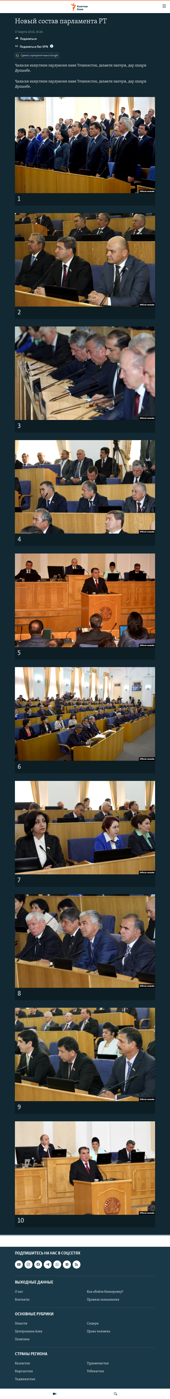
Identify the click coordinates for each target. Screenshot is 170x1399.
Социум (92, 1323)
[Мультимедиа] (54, 1394)
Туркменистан (98, 1363)
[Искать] (115, 1394)
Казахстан (22, 1363)
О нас (19, 1291)
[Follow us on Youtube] (19, 1264)
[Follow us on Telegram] (48, 1264)
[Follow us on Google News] (67, 1264)
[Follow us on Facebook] (38, 1264)
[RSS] (76, 1264)
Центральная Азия (28, 1331)
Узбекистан (95, 1371)
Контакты (22, 1299)
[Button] (26, 40)
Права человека (98, 1331)
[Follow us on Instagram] (28, 1264)
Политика (22, 1339)
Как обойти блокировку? (105, 1291)
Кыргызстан (24, 1371)
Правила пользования (103, 1299)
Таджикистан (25, 1379)
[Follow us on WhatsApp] (57, 1264)
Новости (21, 1323)
